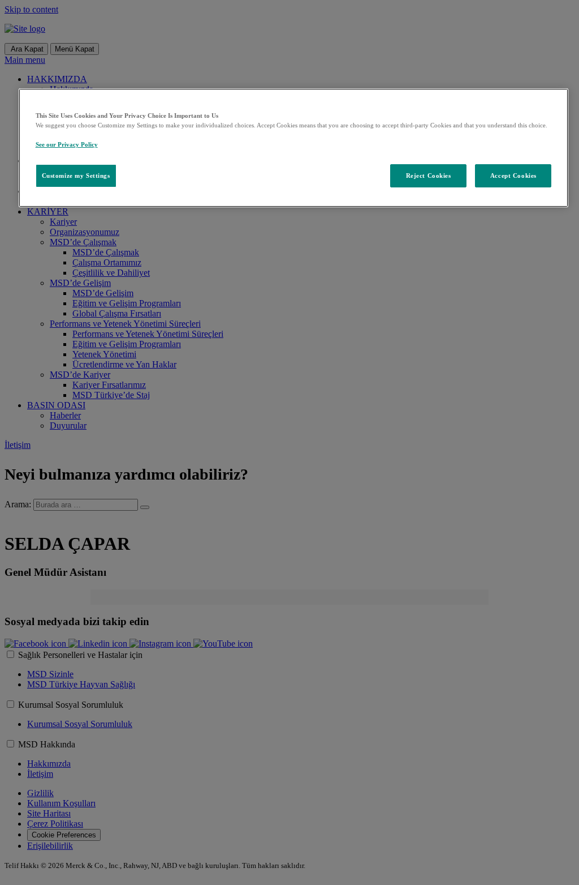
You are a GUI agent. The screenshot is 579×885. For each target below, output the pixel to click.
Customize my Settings (76, 175)
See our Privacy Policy (67, 144)
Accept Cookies (513, 175)
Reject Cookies (428, 175)
